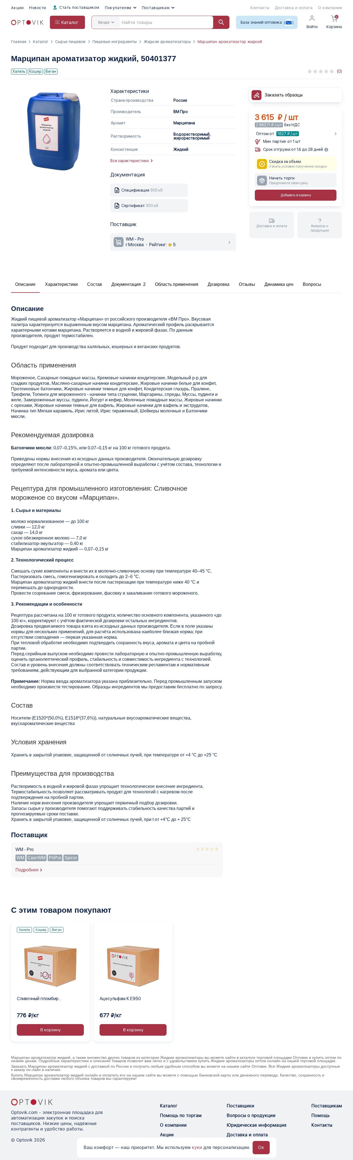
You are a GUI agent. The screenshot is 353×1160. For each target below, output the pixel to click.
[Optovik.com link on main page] (27, 22)
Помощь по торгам (181, 1115)
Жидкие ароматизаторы (167, 41)
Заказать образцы (284, 95)
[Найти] (218, 22)
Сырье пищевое (70, 41)
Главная (18, 41)
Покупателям (118, 8)
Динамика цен (278, 284)
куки (197, 1147)
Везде (103, 22)
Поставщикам (156, 8)
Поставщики (240, 1105)
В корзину (50, 1029)
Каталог (40, 41)
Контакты (259, 8)
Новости (37, 8)
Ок (261, 1147)
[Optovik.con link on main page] (31, 1102)
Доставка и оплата (293, 8)
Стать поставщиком (79, 7)
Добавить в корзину (295, 195)
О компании (330, 8)
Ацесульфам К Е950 (120, 998)
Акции (17, 8)
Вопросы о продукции (251, 1115)
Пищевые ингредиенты (114, 41)
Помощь (320, 1115)
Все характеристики (129, 161)
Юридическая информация (257, 1125)
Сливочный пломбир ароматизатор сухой (38, 999)
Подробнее (27, 870)
